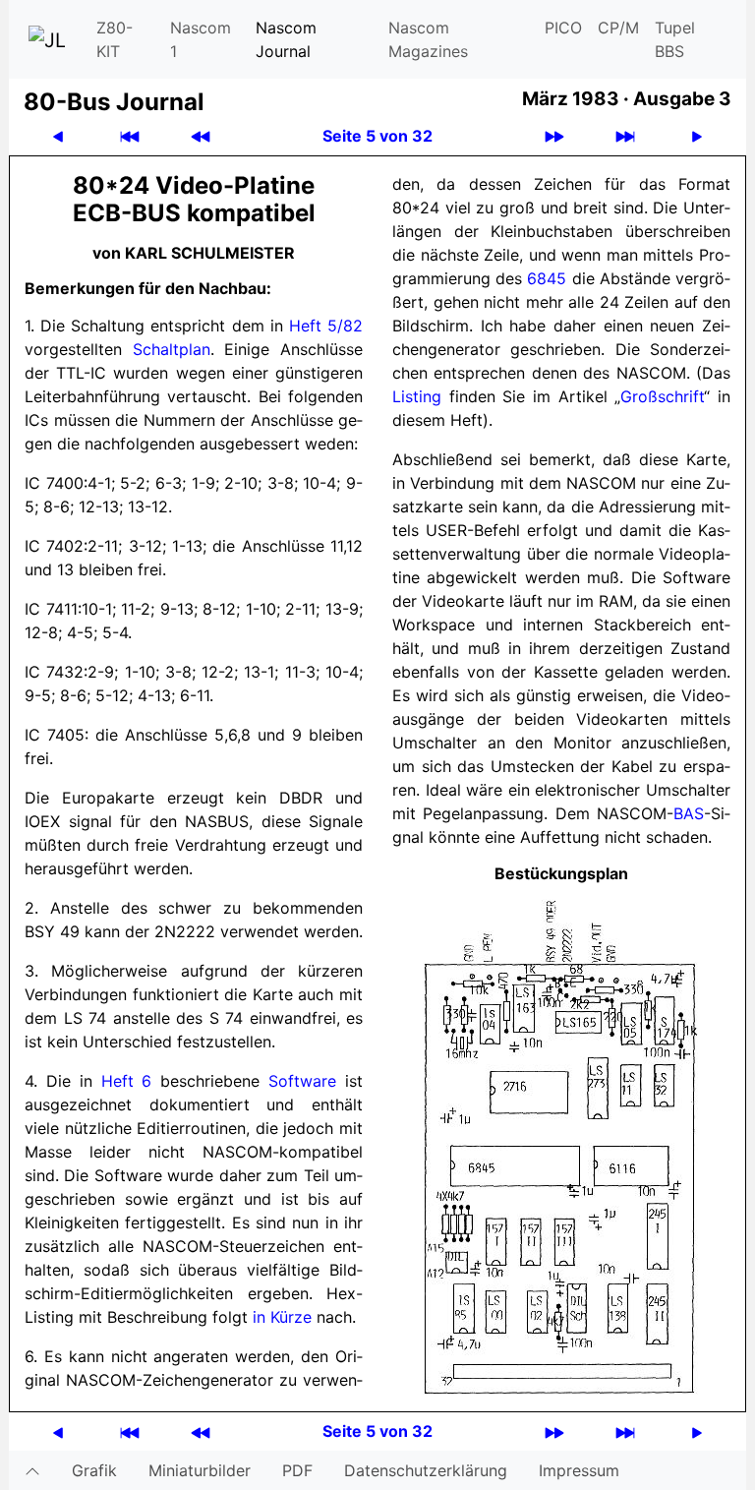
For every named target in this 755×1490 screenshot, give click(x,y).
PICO (563, 27)
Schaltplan (171, 349)
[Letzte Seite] (625, 136)
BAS (688, 813)
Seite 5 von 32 (377, 136)
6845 (546, 278)
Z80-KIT (114, 39)
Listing (416, 396)
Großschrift (662, 396)
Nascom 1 (200, 39)
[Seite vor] (697, 136)
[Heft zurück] (200, 136)
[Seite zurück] (58, 136)
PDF (297, 1470)
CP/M (618, 27)
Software (302, 1081)
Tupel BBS (675, 39)
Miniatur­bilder (199, 1470)
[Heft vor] (554, 136)
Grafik (94, 1470)
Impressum (579, 1470)
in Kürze (282, 1317)
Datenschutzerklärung (425, 1470)
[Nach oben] (32, 1470)
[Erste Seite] (129, 136)
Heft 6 (126, 1081)
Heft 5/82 (326, 325)
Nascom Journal (286, 39)
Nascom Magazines (428, 39)
